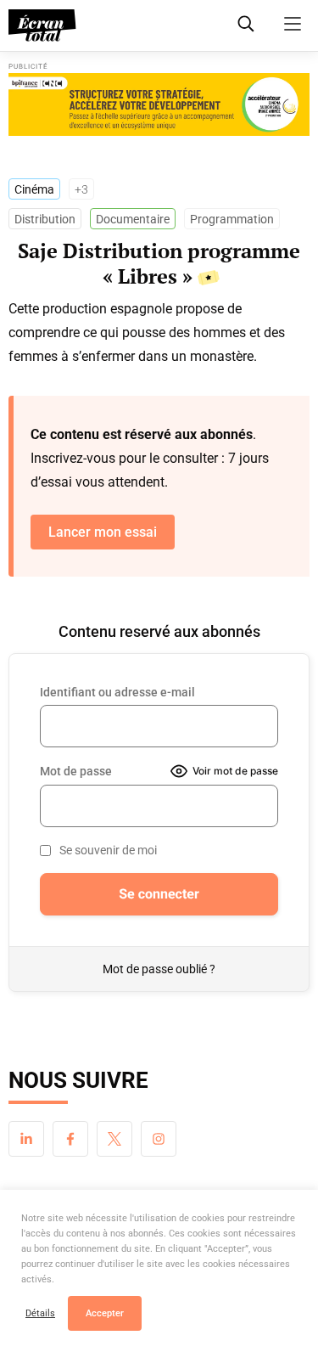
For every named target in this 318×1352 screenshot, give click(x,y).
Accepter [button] (105, 1313)
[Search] (245, 23)
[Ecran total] (42, 25)
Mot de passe (76, 771)
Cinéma (34, 189)
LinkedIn (26, 1139)
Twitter (114, 1139)
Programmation (232, 219)
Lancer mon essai (102, 532)
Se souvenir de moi (108, 850)
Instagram (158, 1139)
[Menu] (292, 23)
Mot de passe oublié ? (159, 969)
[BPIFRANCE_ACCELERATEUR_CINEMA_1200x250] (159, 104)
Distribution (44, 219)
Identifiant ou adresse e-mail (117, 692)
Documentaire (133, 219)
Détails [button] (40, 1313)
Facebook (70, 1139)
